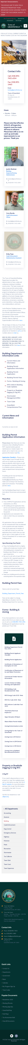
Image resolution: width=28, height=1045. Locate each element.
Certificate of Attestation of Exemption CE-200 (13, 665)
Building (6, 821)
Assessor (6, 817)
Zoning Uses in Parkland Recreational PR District (12, 751)
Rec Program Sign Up (9, 986)
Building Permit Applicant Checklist (12, 654)
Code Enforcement (9, 825)
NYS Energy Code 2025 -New (14, 695)
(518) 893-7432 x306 (14, 223)
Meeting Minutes (8, 1003)
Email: (12, 936)
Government (6, 975)
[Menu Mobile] (25, 26)
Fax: (10, 933)
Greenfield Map (7, 1010)
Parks (5, 845)
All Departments (11, 809)
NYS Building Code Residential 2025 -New (12, 690)
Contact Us (6, 968)
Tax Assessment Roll (9, 1017)
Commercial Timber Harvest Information (13, 677)
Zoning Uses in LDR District (13, 741)
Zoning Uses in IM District (13, 737)
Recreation (7, 848)
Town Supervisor (9, 868)
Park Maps (6, 1014)
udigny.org (5, 797)
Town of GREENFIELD (14, 25)
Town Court (7, 864)
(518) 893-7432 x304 (14, 264)
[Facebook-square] (11, 1035)
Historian (6, 841)
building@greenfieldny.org (15, 90)
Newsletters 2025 (8, 999)
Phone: (11, 931)
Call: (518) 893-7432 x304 (14, 77)
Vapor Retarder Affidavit (12, 717)
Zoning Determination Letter (14, 726)
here (21, 320)
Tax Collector (8, 856)
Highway (6, 837)
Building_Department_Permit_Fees (13, 593)
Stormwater (7, 852)
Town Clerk (7, 860)
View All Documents (8, 1021)
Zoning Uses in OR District (13, 746)
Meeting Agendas (8, 1007)
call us (20, 331)
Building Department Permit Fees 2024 (13, 648)
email (15, 333)
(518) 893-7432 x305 (14, 182)
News (4, 979)
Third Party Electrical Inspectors (11, 711)
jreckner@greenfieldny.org (14, 179)
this (18, 453)
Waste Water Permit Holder (13, 721)
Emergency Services (10, 833)
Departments (6, 972)
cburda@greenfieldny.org (14, 221)
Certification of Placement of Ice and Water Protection (14, 671)
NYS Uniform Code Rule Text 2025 (14, 705)
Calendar (5, 983)
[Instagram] (16, 1035)
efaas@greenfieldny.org (14, 262)
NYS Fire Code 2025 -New (13, 700)
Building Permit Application (13, 659)
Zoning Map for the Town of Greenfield (13, 731)
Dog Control (7, 829)
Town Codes (6, 990)
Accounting (7, 813)
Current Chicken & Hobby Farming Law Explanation (12, 683)
